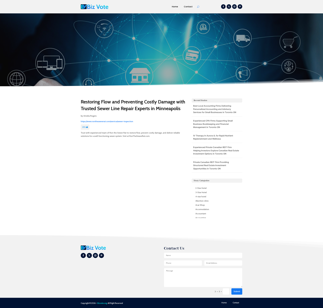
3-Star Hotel (201, 192)
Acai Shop (200, 205)
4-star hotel (200, 196)
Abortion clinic (202, 201)
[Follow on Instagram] (234, 6)
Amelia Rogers (90, 116)
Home (175, 6)
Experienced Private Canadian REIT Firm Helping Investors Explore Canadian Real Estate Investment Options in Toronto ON (216, 150)
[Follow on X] (229, 6)
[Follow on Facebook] (223, 6)
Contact (188, 6)
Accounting (200, 218)
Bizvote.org (102, 303)
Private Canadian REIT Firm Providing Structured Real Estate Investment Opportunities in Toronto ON (211, 165)
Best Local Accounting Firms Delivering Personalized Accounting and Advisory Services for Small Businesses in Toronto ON (214, 109)
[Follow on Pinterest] (240, 6)
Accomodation (202, 209)
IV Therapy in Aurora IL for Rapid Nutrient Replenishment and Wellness (213, 137)
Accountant (200, 213)
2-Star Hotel (201, 188)
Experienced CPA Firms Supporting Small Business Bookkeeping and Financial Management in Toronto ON (213, 123)
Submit (237, 291)
